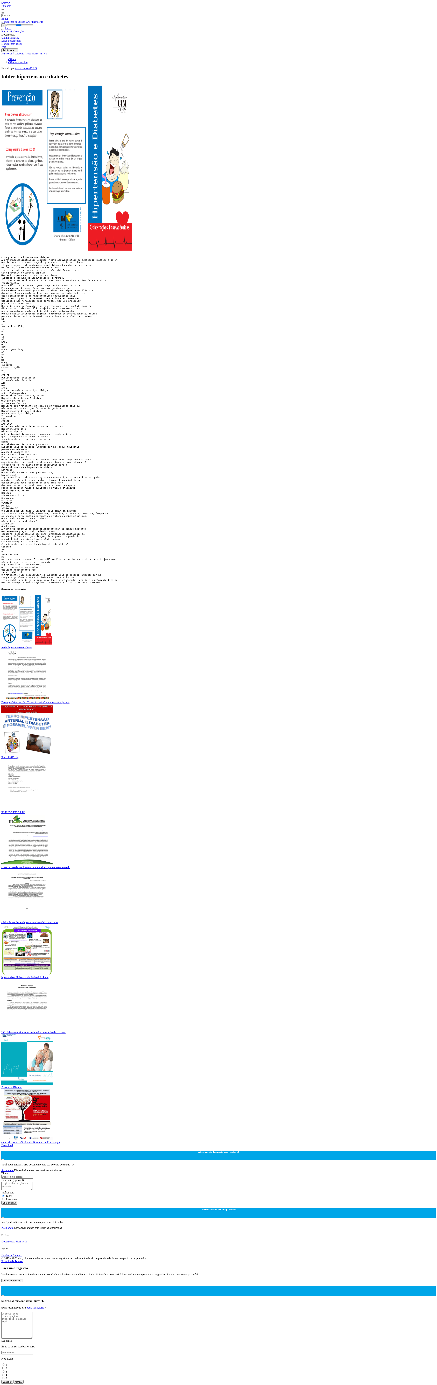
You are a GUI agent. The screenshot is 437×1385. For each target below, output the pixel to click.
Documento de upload (13, 21)
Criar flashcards (34, 21)
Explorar (6, 5)
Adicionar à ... (10, 50)
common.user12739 (26, 68)
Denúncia (6, 1255)
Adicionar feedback (12, 1280)
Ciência (12, 59)
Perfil (4, 46)
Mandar (18, 1382)
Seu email (6, 1340)
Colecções (19, 31)
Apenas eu (11, 1199)
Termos (19, 1261)
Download (7, 1145)
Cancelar (7, 1382)
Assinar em (7, 1170)
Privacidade (8, 1261)
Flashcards (7, 31)
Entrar (4, 18)
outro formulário (35, 1307)
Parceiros (17, 1255)
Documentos (8, 1241)
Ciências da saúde (17, 62)
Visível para (7, 1192)
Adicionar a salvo (37, 53)
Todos (9, 1195)
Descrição (12, 1180)
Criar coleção (9, 1202)
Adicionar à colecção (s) (14, 53)
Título (4, 1173)
